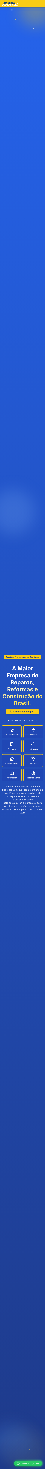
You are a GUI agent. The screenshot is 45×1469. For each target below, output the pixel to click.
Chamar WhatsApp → (24, 712)
